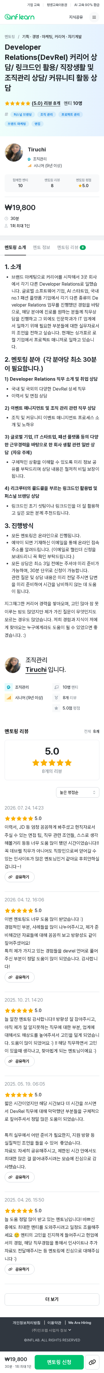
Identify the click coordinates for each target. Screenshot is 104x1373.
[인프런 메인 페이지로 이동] (19, 16)
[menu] (94, 17)
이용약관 (54, 1322)
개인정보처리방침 (26, 1322)
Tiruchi (36, 669)
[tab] (15, 247)
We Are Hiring (79, 1322)
